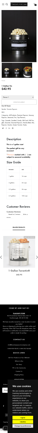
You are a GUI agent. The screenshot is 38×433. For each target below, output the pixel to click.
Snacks (9, 125)
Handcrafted (27, 123)
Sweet (15, 125)
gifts (3, 123)
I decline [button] (23, 422)
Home (3, 80)
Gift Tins (31, 120)
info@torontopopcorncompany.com (19, 345)
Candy (19, 120)
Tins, (15, 117)
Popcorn (4, 125)
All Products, (13, 115)
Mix (33, 123)
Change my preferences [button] (22, 426)
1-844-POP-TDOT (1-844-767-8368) (19, 348)
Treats (25, 125)
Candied (13, 120)
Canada (7, 120)
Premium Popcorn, (23, 115)
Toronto (19, 125)
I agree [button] (22, 418)
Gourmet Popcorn (16, 123)
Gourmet (7, 123)
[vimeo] (12, 128)
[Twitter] (3, 128)
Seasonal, (10, 117)
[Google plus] (9, 128)
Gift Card (25, 120)
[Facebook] (6, 128)
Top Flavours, (21, 117)
